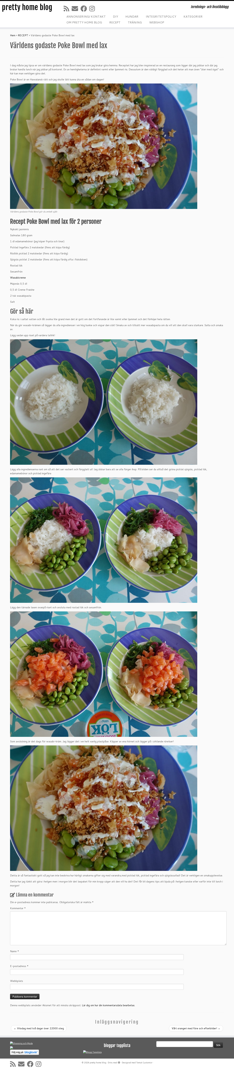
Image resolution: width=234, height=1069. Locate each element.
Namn (14, 951)
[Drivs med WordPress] (119, 1062)
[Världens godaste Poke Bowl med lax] (103, 207)
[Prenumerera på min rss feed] (68, 8)
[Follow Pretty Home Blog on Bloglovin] (24, 1052)
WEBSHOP (156, 22)
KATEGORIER (193, 16)
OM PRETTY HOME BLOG (84, 22)
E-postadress (19, 966)
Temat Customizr (144, 1062)
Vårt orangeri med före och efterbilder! (196, 1028)
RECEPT (114, 22)
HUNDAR (131, 16)
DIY (115, 16)
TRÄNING (135, 22)
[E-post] (76, 8)
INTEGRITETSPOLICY (161, 16)
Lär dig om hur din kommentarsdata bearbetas (108, 1005)
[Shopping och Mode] (21, 1043)
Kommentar (18, 908)
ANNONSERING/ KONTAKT (86, 16)
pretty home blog (27, 7)
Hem (12, 35)
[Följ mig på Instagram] (93, 8)
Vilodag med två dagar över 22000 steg (39, 1028)
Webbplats (16, 981)
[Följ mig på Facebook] (84, 8)
